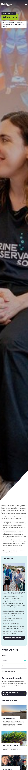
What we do (11, 13)
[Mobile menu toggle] (25, 4)
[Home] (7, 4)
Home (4, 13)
